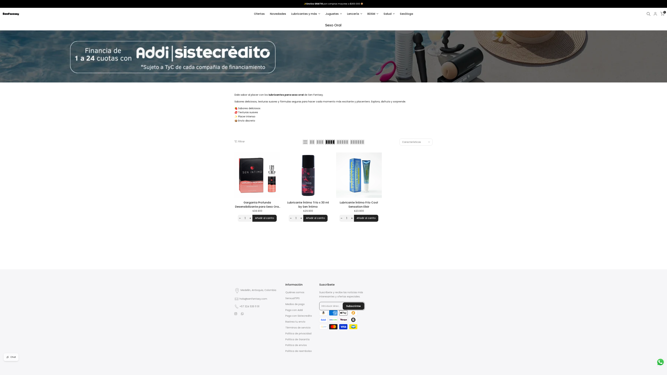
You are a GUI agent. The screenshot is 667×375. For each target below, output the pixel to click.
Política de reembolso (298, 351)
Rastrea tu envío (295, 321)
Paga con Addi (294, 310)
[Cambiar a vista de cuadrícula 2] (312, 142)
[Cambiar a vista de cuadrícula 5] (342, 142)
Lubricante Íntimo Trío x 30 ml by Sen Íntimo (308, 205)
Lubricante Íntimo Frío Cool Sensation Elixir (359, 205)
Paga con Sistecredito (298, 316)
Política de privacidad (298, 333)
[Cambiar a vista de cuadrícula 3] (320, 142)
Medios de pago (295, 304)
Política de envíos (296, 345)
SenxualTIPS (292, 298)
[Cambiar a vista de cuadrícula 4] (330, 142)
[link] (333, 56)
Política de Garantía (297, 339)
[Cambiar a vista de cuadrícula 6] (357, 142)
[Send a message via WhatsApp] (660, 362)
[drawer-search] (648, 14)
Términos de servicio (298, 327)
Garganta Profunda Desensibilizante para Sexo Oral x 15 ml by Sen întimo (257, 205)
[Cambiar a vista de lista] (305, 142)
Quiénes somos (294, 292)
